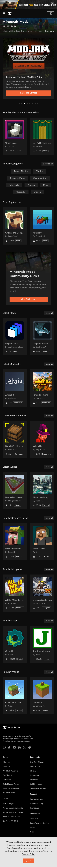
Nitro (32, 832)
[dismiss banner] (52, 3)
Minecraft (7, 767)
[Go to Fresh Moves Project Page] (42, 541)
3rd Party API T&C (10, 821)
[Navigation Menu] (4, 13)
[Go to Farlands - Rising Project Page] (42, 388)
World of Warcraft (10, 771)
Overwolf (34, 819)
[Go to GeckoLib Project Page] (15, 644)
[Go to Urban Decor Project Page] (15, 136)
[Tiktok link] (9, 747)
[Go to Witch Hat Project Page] (42, 439)
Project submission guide (13, 808)
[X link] (24, 747)
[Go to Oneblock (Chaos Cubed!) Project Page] (15, 695)
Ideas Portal (35, 767)
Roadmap (34, 780)
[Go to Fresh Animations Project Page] (15, 541)
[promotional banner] (28, 4)
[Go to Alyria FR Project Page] (15, 388)
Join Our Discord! (37, 762)
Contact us (34, 808)
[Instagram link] (4, 747)
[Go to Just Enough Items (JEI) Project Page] (42, 644)
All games (6, 762)
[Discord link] (19, 747)
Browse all (48, 164)
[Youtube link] (14, 747)
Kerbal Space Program (12, 784)
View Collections (28, 299)
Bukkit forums (36, 784)
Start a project (8, 804)
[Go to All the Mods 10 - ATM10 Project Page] (15, 593)
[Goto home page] (9, 13)
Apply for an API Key (11, 817)
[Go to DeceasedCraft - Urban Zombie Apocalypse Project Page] (42, 593)
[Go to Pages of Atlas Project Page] (15, 336)
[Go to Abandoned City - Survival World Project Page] (42, 490)
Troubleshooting (36, 804)
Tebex (32, 827)
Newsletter (34, 775)
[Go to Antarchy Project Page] (42, 226)
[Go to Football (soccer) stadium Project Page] (15, 490)
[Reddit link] (29, 747)
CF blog (33, 771)
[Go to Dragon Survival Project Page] (42, 336)
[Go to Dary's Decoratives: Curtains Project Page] (42, 136)
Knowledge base (36, 799)
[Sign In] (50, 13)
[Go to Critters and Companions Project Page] (15, 226)
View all (49, 313)
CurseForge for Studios (39, 823)
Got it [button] (28, 861)
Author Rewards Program (13, 812)
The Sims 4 (7, 775)
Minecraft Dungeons (11, 788)
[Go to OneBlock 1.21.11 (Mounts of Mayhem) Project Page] (42, 695)
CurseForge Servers (38, 788)
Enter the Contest (28, 93)
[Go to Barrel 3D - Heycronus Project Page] (15, 439)
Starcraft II (7, 780)
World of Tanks (9, 793)
